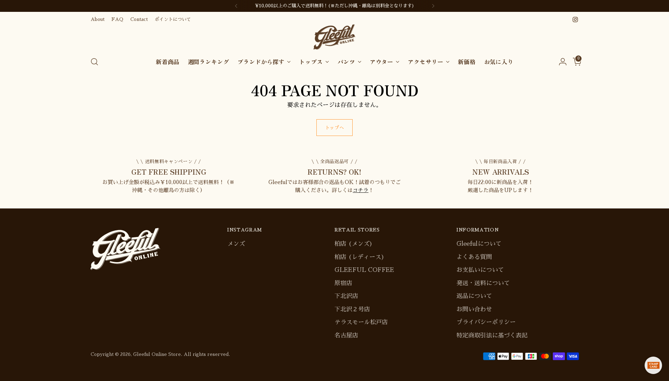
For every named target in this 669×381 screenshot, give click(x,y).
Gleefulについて (478, 244)
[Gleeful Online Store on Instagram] (575, 19)
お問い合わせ (474, 309)
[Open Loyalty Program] (653, 365)
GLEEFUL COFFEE (364, 270)
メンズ (236, 244)
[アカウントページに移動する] (560, 62)
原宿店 (343, 283)
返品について (474, 296)
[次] (433, 6)
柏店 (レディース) (359, 257)
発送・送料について (483, 283)
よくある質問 (474, 257)
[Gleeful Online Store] (334, 37)
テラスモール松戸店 (361, 322)
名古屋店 (346, 335)
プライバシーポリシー (486, 322)
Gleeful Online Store (157, 354)
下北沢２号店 (352, 309)
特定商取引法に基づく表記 (492, 335)
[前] (236, 6)
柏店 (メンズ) (353, 244)
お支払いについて (480, 270)
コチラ (360, 190)
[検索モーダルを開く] (94, 62)
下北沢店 (346, 296)
